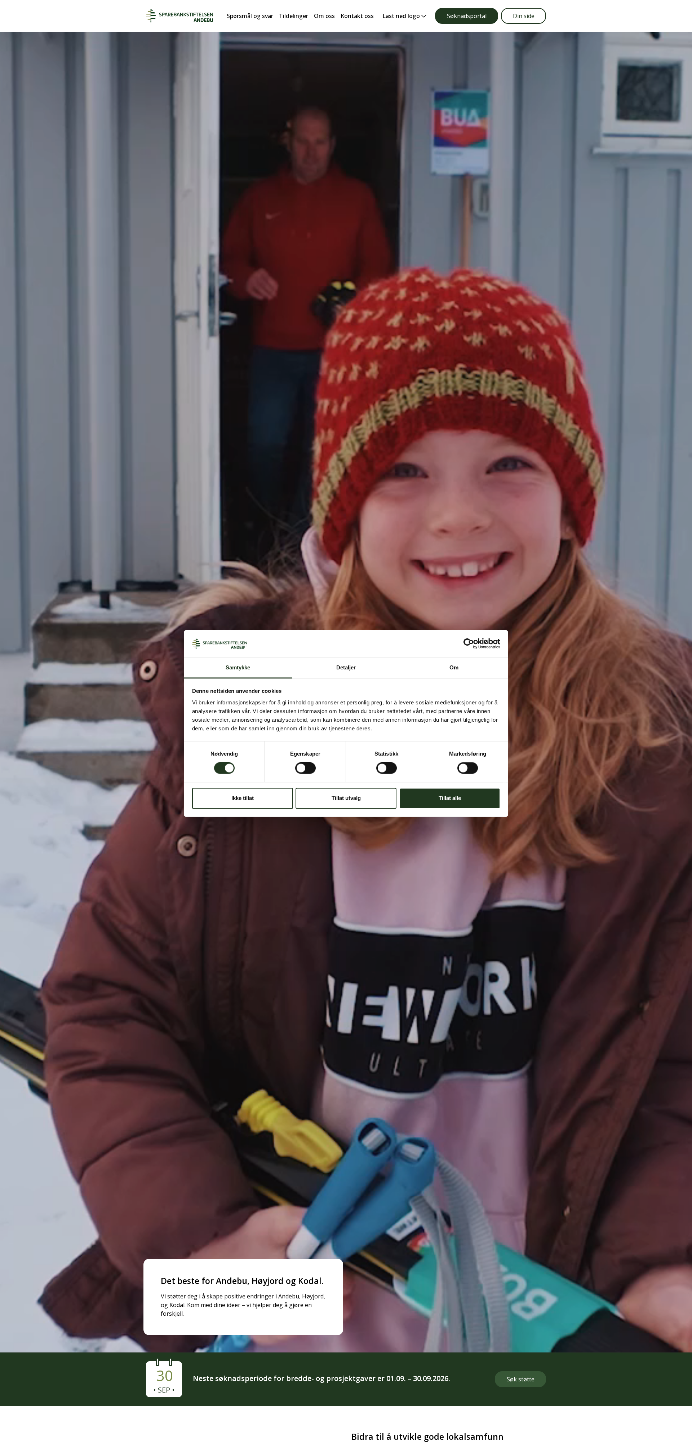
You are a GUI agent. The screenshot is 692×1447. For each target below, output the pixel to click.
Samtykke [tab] (238, 667)
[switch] (305, 768)
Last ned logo (401, 16)
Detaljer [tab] (346, 667)
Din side (523, 16)
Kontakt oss (357, 16)
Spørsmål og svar (250, 16)
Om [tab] (453, 667)
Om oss (324, 16)
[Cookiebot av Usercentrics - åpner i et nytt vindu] (468, 643)
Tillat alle (450, 798)
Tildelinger (293, 16)
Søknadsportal (467, 16)
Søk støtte (520, 1379)
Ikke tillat (242, 798)
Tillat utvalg (346, 798)
